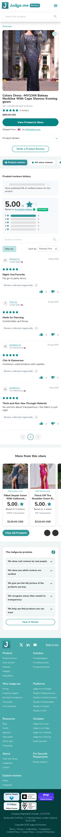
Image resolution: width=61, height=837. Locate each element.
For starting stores (41, 662)
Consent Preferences (45, 832)
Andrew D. (15, 345)
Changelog (8, 745)
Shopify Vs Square (41, 706)
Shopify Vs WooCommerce (45, 697)
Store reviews (9, 662)
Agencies (7, 732)
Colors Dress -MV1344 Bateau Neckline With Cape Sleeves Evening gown (30, 98)
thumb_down (53, 291)
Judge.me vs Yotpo (41, 728)
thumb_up (41, 291)
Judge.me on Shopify (42, 688)
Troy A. (13, 302)
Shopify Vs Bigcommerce (44, 693)
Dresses (7, 26)
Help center (8, 737)
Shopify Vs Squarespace (43, 702)
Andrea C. (15, 388)
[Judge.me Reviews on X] (21, 645)
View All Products (16, 533)
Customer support (10, 693)
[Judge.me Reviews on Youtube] (35, 645)
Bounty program (40, 762)
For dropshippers (40, 658)
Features (6, 667)
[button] (47, 533)
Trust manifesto (9, 706)
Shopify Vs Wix (40, 710)
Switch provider (40, 741)
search (55, 16)
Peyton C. (14, 259)
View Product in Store (30, 122)
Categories (7, 785)
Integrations (8, 675)
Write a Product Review (30, 149)
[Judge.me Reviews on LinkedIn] (28, 645)
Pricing (6, 688)
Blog (5, 723)
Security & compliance (12, 697)
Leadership (7, 763)
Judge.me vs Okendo (42, 732)
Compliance (44, 829)
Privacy (20, 829)
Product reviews (10, 658)
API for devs (8, 741)
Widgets (6, 671)
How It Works (30, 622)
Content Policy (13, 832)
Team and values (10, 758)
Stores (5, 780)
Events (5, 728)
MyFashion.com (33, 129)
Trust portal (8, 702)
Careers (6, 767)
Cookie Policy (28, 832)
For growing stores (41, 667)
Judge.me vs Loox (41, 723)
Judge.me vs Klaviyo (42, 737)
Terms (12, 829)
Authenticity (31, 829)
